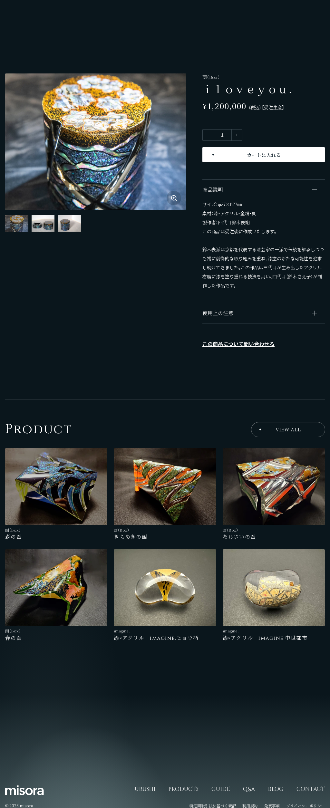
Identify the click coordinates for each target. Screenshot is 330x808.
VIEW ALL (288, 429)
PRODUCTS (183, 789)
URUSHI (145, 789)
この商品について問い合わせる (238, 344)
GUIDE (220, 789)
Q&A (249, 789)
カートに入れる (264, 154)
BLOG (276, 789)
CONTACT (310, 789)
